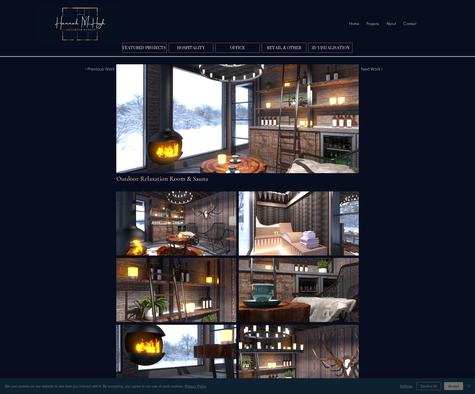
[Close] (469, 386)
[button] (176, 223)
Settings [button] (406, 386)
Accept (453, 386)
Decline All (429, 386)
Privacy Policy (195, 386)
